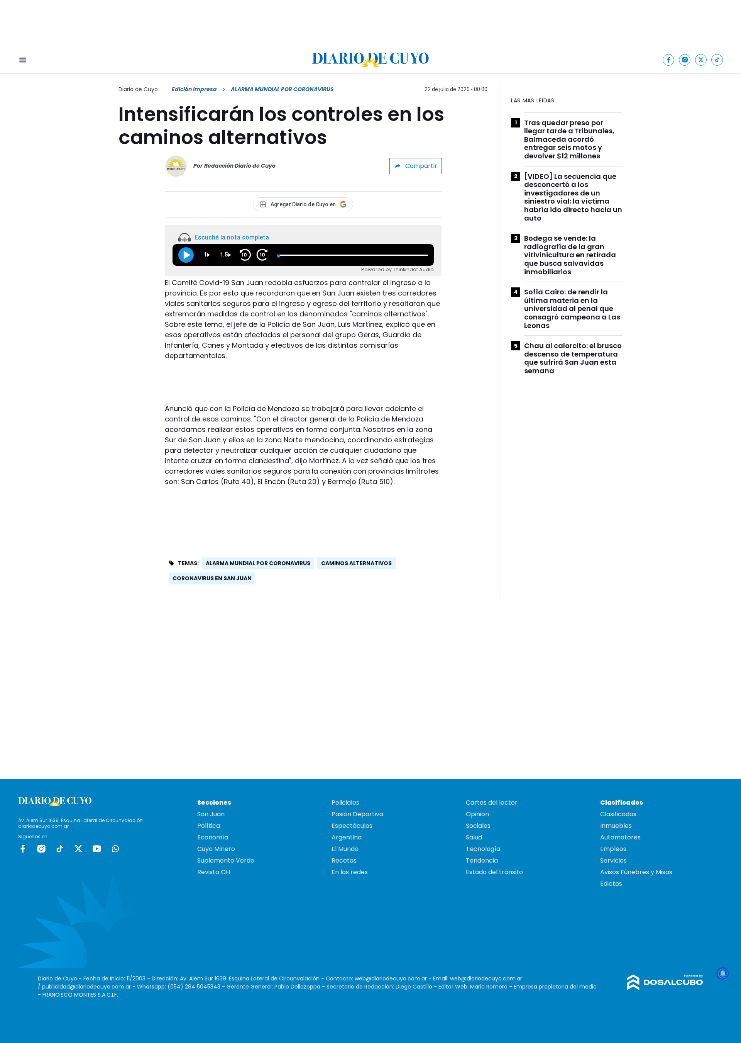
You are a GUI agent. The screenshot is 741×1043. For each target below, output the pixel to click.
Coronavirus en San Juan (212, 578)
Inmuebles (616, 825)
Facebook (22, 848)
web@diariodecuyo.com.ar (391, 978)
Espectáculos (352, 825)
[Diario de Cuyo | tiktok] (717, 60)
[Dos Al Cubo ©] (665, 988)
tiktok (59, 848)
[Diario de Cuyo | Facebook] (669, 60)
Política (208, 825)
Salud (474, 837)
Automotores (620, 837)
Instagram (41, 848)
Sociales (478, 825)
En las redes (350, 872)
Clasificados (618, 814)
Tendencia (482, 860)
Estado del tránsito (494, 872)
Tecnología (483, 848)
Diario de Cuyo (138, 89)
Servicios (613, 860)
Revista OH (213, 872)
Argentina (347, 837)
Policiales (345, 802)
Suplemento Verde (225, 860)
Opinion (477, 814)
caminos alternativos (356, 563)
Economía (212, 837)
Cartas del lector (492, 802)
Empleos (613, 848)
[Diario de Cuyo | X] (701, 60)
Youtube (97, 848)
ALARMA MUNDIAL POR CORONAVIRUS (258, 563)
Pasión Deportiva (357, 814)
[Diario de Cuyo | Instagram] (685, 60)
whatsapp (115, 848)
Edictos (611, 883)
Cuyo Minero (216, 848)
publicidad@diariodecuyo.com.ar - (89, 986)
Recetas (344, 860)
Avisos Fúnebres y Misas (636, 872)
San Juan (211, 814)
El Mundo (345, 848)
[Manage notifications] (723, 973)
